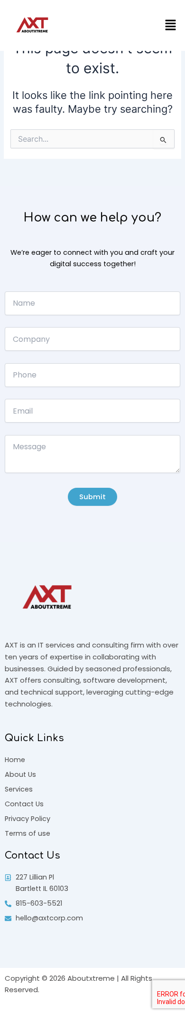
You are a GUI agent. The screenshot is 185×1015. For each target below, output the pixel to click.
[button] (170, 25)
